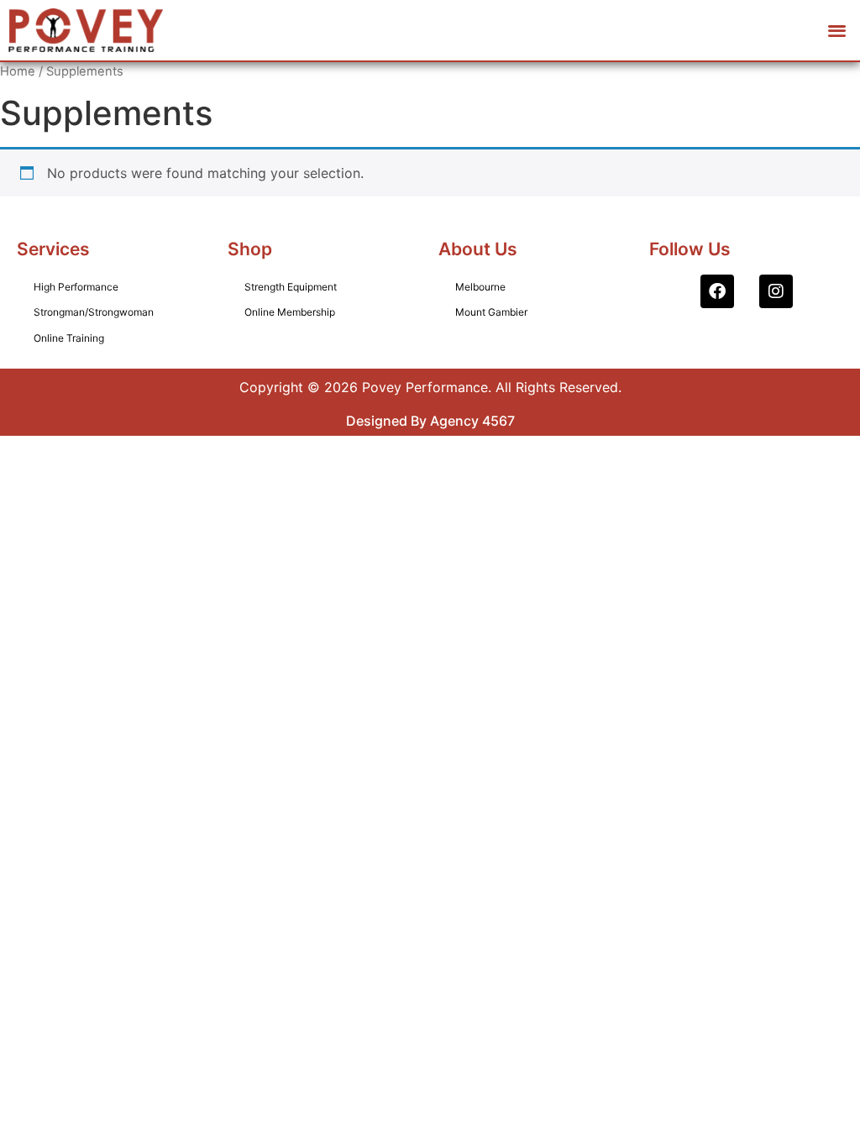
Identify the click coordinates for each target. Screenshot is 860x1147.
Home (17, 71)
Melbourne (480, 286)
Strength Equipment (290, 286)
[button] (837, 30)
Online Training (69, 338)
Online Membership (289, 312)
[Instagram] (776, 291)
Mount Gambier (491, 312)
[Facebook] (717, 291)
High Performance (76, 286)
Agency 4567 (472, 420)
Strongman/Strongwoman (94, 312)
